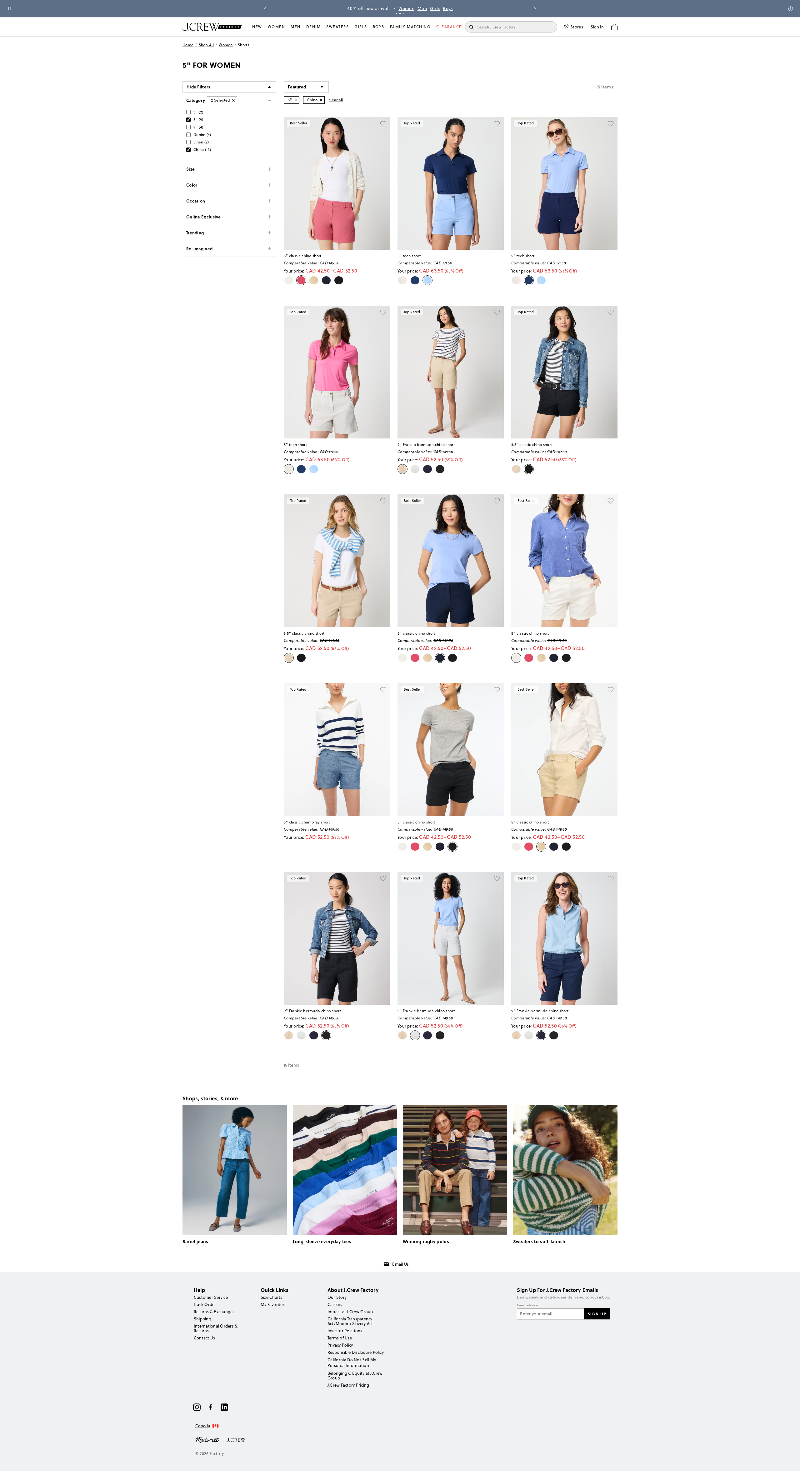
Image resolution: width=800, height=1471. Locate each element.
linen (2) (201, 142)
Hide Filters (198, 87)
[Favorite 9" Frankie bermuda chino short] (497, 312)
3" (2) (198, 112)
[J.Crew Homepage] (212, 27)
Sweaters (337, 26)
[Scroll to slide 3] (403, 13)
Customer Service (211, 1297)
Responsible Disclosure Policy (356, 1352)
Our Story (337, 1297)
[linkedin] (224, 1407)
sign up (597, 1314)
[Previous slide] (265, 8)
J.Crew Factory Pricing (348, 1385)
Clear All (336, 100)
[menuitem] (257, 27)
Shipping (202, 1319)
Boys (447, 8)
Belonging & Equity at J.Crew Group (355, 1375)
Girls (435, 8)
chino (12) (202, 149)
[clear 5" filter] (295, 100)
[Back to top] (789, 1460)
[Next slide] (534, 8)
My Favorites (273, 1304)
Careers (335, 1304)
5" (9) (198, 119)
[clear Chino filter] (321, 100)
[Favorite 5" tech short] (497, 124)
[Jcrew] (236, 1439)
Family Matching (410, 26)
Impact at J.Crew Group (350, 1311)
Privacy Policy (340, 1345)
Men (422, 8)
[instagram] (197, 1407)
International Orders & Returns (216, 1328)
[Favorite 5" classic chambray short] (383, 690)
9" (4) (198, 127)
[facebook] (211, 1407)
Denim (313, 26)
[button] (306, 87)
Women (406, 8)
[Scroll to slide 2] (400, 13)
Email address (528, 1305)
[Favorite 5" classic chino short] (383, 124)
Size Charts (271, 1297)
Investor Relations (345, 1330)
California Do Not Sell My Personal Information (352, 1362)
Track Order (205, 1304)
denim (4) (202, 134)
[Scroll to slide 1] (396, 13)
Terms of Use (340, 1338)
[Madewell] (207, 1439)
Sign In (597, 27)
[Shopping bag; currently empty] (614, 27)
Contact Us (204, 1338)
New (257, 26)
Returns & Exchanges (214, 1311)
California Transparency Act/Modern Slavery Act (350, 1321)
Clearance (449, 26)
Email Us (400, 1264)
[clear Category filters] (233, 100)
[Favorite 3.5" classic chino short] (611, 312)
